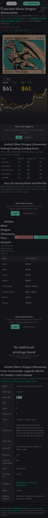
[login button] (43, 4)
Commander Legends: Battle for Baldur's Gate (19, 381)
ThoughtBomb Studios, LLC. (23, 508)
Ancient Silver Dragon (15, 18)
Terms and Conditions (11, 511)
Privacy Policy (38, 508)
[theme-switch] (20, 3)
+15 (35, 30)
